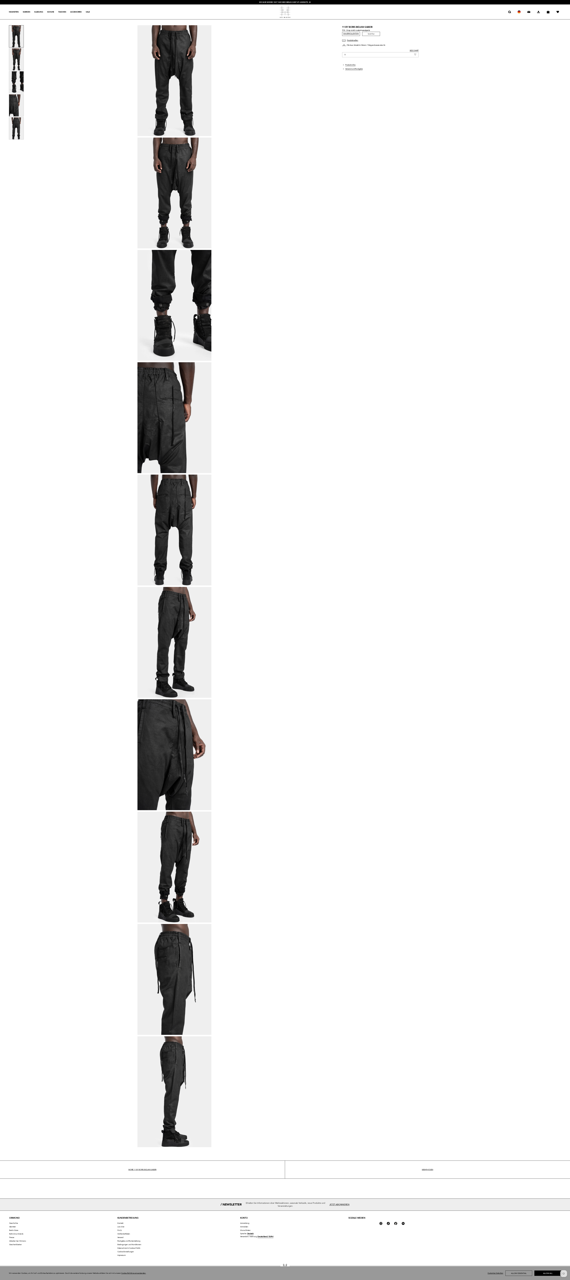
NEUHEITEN (14, 12)
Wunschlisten (245, 1230)
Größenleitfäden (123, 1234)
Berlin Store (13, 1230)
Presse (11, 1237)
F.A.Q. (119, 1230)
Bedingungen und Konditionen (129, 1244)
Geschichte (13, 1223)
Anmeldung (244, 1223)
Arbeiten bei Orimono (17, 1241)
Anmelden (244, 1227)
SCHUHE (50, 12)
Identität (12, 1227)
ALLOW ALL (547, 1273)
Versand (120, 1237)
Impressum (121, 1255)
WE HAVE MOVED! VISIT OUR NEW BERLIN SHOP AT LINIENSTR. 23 (285, 2)
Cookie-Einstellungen (125, 1251)
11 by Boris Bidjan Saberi (357, 27)
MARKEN (26, 12)
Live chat (120, 1227)
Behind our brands (16, 1234)
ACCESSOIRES (75, 12)
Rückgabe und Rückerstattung (128, 1241)
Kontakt (120, 1223)
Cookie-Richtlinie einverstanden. (133, 1273)
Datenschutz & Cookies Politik (128, 1248)
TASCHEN (62, 12)
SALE (88, 12)
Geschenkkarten (15, 1244)
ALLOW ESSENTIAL (518, 1273)
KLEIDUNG (38, 12)
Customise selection (495, 1273)
